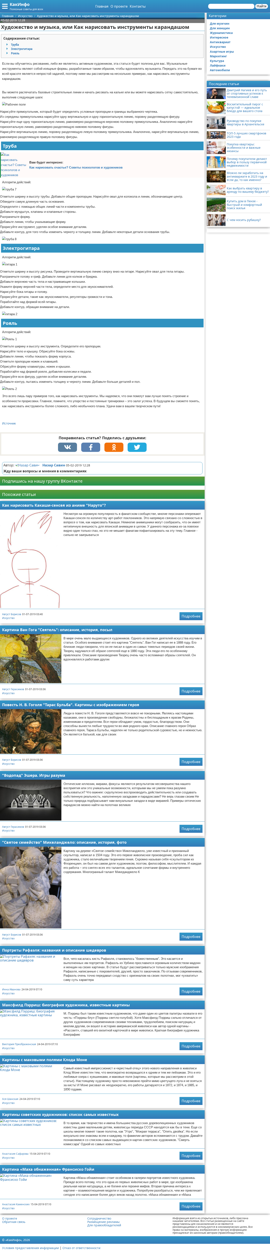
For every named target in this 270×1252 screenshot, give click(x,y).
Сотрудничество (99, 1218)
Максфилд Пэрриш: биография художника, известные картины (66, 1004)
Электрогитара (21, 49)
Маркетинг (218, 56)
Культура (217, 61)
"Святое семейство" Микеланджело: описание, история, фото (64, 842)
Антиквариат (220, 42)
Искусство (8, 618)
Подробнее (191, 616)
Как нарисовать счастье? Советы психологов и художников (76, 167)
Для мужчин (219, 23)
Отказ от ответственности (81, 1248)
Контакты (138, 6)
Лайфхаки (217, 65)
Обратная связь (13, 1222)
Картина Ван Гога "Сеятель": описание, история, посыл (57, 629)
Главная (101, 6)
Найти (261, 6)
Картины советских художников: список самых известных (60, 1114)
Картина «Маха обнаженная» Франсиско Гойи (48, 1169)
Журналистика (221, 33)
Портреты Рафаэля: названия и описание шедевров (54, 950)
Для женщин (220, 28)
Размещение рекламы (103, 1222)
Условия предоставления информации (30, 1248)
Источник (9, 423)
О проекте (119, 6)
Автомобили (220, 70)
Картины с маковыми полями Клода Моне (44, 1059)
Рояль (15, 53)
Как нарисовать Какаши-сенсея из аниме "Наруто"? (54, 505)
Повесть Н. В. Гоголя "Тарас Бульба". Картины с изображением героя (70, 704)
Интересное (219, 37)
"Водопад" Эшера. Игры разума (33, 775)
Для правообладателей (104, 1225)
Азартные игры (222, 52)
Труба (15, 45)
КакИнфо (20, 4)
